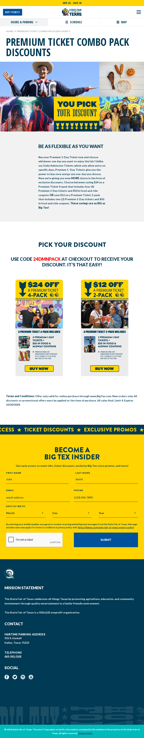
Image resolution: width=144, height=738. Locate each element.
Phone (78, 490)
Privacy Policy (85, 733)
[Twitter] (15, 677)
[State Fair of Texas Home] (72, 12)
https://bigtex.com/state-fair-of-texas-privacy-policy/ (106, 527)
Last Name (82, 472)
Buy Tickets (12, 12)
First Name (13, 472)
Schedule (76, 22)
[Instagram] (23, 677)
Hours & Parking (22, 22)
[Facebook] (6, 677)
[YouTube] (31, 677)
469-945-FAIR (12, 656)
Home (9, 31)
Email (10, 490)
